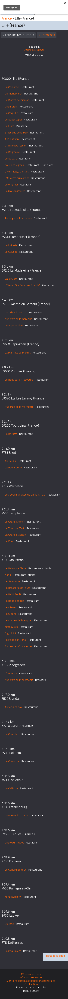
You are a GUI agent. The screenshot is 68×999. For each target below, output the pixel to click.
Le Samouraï (12, 581)
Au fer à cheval (13, 707)
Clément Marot (13, 93)
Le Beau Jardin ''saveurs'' (19, 379)
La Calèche (11, 788)
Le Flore (9, 126)
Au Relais (10, 461)
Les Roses (11, 607)
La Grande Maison (15, 534)
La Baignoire (12, 152)
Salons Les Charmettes (18, 646)
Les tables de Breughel (18, 620)
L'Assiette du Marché (17, 178)
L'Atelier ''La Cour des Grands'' (22, 285)
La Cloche (10, 614)
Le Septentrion (14, 325)
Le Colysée (11, 251)
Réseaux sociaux (31, 974)
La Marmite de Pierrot (18, 352)
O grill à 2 (10, 633)
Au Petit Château (34, 49)
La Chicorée (12, 87)
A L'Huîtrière (12, 139)
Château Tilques (14, 842)
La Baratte (11, 434)
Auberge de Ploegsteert (19, 680)
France (7, 18)
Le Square (11, 158)
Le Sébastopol (13, 119)
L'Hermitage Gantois (17, 171)
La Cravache (12, 761)
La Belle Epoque (14, 601)
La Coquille (11, 113)
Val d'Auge (11, 279)
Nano (8, 575)
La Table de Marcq (16, 312)
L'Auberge (11, 673)
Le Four (9, 541)
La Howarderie (13, 467)
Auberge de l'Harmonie (18, 218)
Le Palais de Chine (15, 568)
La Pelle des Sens (15, 640)
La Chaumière (13, 951)
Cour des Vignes (14, 165)
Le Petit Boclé (13, 594)
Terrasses (48, 35)
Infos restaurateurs (31, 977)
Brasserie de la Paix (16, 132)
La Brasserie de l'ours (17, 588)
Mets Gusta (11, 627)
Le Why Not (11, 184)
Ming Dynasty (13, 896)
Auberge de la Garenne (18, 319)
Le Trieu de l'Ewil (15, 528)
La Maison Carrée (15, 191)
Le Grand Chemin (15, 521)
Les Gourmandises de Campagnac (25, 494)
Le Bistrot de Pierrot (17, 100)
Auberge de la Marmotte (19, 407)
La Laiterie (11, 245)
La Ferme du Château (17, 815)
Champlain (11, 106)
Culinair (9, 924)
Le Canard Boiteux (15, 869)
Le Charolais (12, 734)
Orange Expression (16, 145)
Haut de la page (55, 955)
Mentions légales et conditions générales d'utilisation (30, 982)
